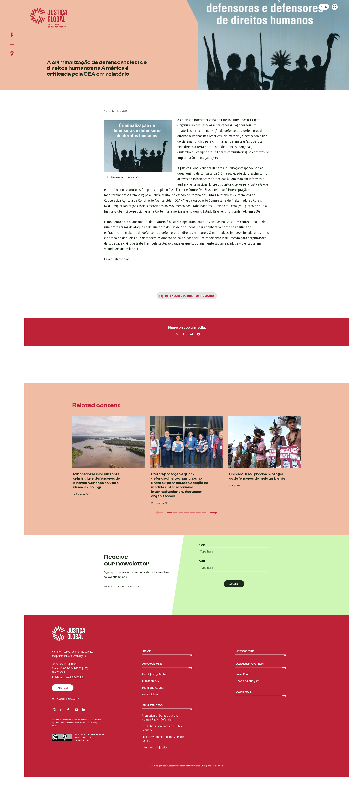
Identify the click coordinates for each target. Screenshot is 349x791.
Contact (243, 692)
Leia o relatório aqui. (118, 259)
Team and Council (153, 687)
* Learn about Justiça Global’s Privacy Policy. (121, 586)
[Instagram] (54, 710)
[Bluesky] (91, 710)
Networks (244, 651)
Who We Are (152, 664)
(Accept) (55, 726)
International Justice (155, 747)
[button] (169, 512)
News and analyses (247, 681)
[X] (61, 710)
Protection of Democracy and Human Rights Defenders (160, 717)
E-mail (203, 561)
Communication (249, 664)
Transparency (150, 681)
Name (203, 545)
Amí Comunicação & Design (196, 765)
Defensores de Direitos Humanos (190, 296)
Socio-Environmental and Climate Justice (163, 739)
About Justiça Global (154, 674)
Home (146, 651)
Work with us (150, 694)
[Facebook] (68, 710)
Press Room (242, 674)
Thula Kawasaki (217, 765)
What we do (152, 705)
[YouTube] (76, 710)
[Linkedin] (83, 710)
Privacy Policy (91, 722)
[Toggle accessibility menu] (12, 53)
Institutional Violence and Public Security (162, 728)
